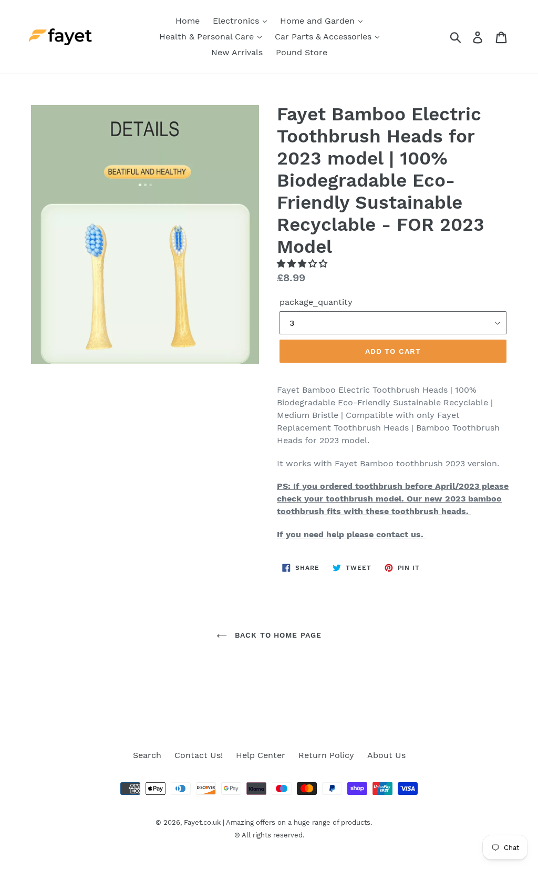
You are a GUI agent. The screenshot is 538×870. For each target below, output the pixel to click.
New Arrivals (237, 52)
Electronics (237, 21)
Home (187, 21)
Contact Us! (198, 755)
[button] (303, 264)
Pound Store (301, 52)
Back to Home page (277, 635)
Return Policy (326, 755)
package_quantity (316, 302)
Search (147, 755)
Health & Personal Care (207, 37)
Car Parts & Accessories (324, 37)
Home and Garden (318, 21)
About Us (386, 755)
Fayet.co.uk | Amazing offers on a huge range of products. (278, 822)
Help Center (260, 755)
